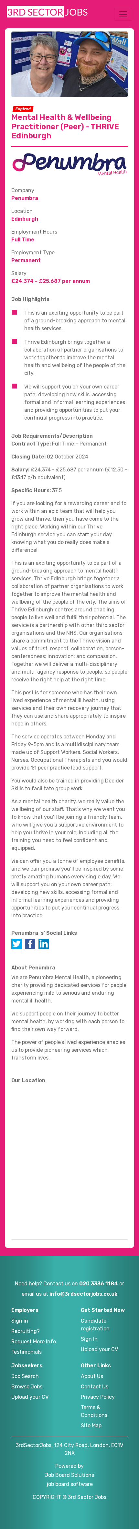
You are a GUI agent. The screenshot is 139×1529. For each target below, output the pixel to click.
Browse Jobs (26, 1387)
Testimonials (26, 1352)
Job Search (25, 1376)
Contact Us (94, 1387)
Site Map (91, 1425)
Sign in (19, 1321)
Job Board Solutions (69, 1475)
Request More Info (33, 1341)
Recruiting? (25, 1331)
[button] (123, 14)
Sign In (89, 1339)
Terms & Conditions (94, 1411)
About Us (92, 1376)
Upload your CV (99, 1349)
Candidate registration (95, 1325)
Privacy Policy (98, 1397)
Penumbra (24, 198)
